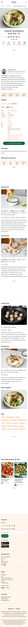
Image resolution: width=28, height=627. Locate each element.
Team (2, 560)
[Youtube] (9, 526)
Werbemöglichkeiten (6, 597)
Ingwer (9, 112)
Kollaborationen (4, 561)
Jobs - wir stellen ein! (6, 556)
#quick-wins (22, 429)
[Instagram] (4, 526)
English (7, 587)
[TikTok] (7, 526)
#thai (3, 417)
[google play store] (14, 546)
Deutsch (3, 587)
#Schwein (9, 423)
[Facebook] (2, 526)
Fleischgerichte (8, 6)
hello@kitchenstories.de (21, 613)
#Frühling (21, 426)
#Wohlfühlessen (22, 420)
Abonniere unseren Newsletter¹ (8, 529)
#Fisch (3, 423)
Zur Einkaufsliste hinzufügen (15, 143)
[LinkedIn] (14, 526)
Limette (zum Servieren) (13, 139)
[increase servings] (8, 104)
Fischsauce (10, 125)
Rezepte (2, 6)
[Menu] (2, 2)
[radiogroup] (14, 37)
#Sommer (9, 429)
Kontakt (3, 581)
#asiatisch (15, 423)
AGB (2, 576)
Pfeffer (9, 133)
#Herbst (4, 429)
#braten (9, 426)
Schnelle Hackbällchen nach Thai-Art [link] (19, 6)
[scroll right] (27, 469)
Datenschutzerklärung (6, 578)
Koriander (10, 123)
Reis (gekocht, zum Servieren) (15, 135)
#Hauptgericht (5, 420)
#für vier (4, 426)
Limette (9, 121)
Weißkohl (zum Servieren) (14, 137)
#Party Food (14, 420)
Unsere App (3, 563)
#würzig (18, 417)
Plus (3, 565)
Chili (9, 119)
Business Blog (4, 598)
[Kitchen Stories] (14, 2)
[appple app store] (14, 543)
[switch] (7, 107)
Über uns (3, 558)
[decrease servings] (2, 104)
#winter (16, 429)
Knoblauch (10, 117)
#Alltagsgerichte (10, 417)
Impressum (3, 574)
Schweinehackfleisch (13, 110)
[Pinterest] (12, 526)
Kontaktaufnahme (5, 600)
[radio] (8, 37)
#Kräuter (15, 426)
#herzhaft (22, 423)
